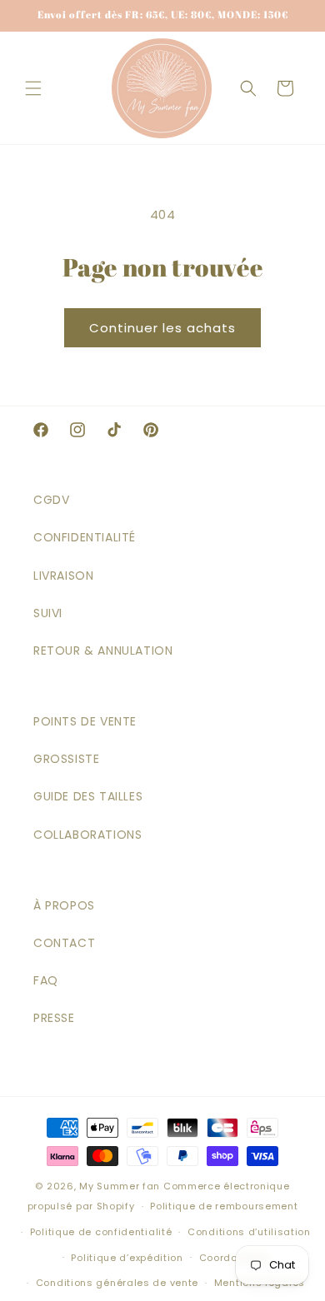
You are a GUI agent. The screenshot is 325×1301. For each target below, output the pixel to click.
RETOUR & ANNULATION (102, 650)
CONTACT (64, 943)
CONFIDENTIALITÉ (84, 537)
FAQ (45, 980)
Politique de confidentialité (101, 1232)
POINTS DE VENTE (85, 721)
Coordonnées (234, 1257)
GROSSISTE (66, 758)
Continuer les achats (162, 327)
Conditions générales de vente (117, 1282)
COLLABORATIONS (87, 834)
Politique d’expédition (126, 1257)
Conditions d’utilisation (249, 1232)
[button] (33, 88)
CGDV (51, 499)
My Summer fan (119, 1186)
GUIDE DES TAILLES (87, 796)
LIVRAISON (63, 575)
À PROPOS (64, 905)
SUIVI (47, 613)
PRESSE (54, 1017)
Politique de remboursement (224, 1206)
